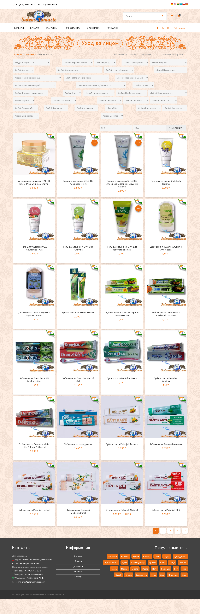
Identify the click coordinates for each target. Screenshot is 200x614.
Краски (152, 562)
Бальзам (112, 556)
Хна (162, 574)
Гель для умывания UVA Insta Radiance (166, 182)
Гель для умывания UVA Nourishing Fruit (34, 248)
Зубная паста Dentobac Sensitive (166, 380)
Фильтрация (175, 127)
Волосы (147, 556)
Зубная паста (111, 562)
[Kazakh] (180, 4)
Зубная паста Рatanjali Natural (122, 510)
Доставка (78, 566)
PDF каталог (180, 27)
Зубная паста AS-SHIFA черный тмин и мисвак (122, 314)
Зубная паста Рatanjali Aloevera (165, 444)
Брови (136, 556)
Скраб (118, 574)
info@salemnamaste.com (33, 581)
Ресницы (165, 568)
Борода (125, 556)
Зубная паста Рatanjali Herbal (34, 510)
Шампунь (173, 574)
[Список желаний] (172, 15)
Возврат (78, 571)
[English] (174, 4)
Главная (18, 54)
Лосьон (182, 562)
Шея (184, 574)
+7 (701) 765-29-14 (25, 4)
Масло (135, 568)
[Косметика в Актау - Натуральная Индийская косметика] (39, 17)
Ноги (154, 568)
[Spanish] (186, 4)
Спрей (129, 574)
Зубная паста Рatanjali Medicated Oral (78, 511)
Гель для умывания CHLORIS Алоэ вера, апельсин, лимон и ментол (122, 183)
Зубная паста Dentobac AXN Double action (34, 380)
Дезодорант (180, 556)
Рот (176, 568)
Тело (153, 574)
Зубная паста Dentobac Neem (122, 378)
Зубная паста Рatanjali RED (166, 510)
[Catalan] (172, 4)
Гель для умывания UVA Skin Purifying (78, 248)
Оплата (78, 560)
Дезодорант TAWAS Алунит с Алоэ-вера (166, 248)
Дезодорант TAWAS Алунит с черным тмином (34, 314)
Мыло (145, 568)
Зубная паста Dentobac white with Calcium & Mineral (34, 445)
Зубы (124, 562)
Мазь (114, 568)
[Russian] (183, 4)
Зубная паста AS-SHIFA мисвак (78, 312)
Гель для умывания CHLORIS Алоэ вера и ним (78, 182)
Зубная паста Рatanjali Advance (122, 444)
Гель (157, 556)
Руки (184, 568)
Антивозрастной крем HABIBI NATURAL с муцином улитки (34, 182)
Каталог (30, 54)
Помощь (78, 576)
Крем (162, 562)
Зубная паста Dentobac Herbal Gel (78, 380)
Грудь (167, 556)
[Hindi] (177, 4)
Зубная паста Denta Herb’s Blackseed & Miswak (166, 314)
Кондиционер (138, 562)
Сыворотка (141, 574)
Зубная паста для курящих (78, 444)
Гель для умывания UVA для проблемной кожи (122, 248)
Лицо (172, 562)
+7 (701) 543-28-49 (47, 4)
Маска (124, 568)
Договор (78, 555)
